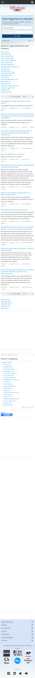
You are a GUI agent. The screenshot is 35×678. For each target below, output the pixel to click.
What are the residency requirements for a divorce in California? (16, 194)
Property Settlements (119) (9, 79)
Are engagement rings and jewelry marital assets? (15, 102)
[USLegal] (17, 6)
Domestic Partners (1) (8, 65)
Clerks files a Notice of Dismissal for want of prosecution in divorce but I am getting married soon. (16, 133)
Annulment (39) (6, 54)
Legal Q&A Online (6, 304)
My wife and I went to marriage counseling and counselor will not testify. (17, 166)
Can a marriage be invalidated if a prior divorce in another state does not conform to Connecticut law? (17, 272)
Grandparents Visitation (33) (10, 67)
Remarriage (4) (5, 81)
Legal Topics (5, 308)
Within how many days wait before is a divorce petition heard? (17, 249)
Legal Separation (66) (7, 73)
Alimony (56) (5, 52)
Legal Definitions (6, 302)
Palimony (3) (5, 77)
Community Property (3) (8, 60)
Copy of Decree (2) (6, 62)
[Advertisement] (17, 330)
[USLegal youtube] (26, 673)
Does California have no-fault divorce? (14, 210)
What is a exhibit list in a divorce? (12, 154)
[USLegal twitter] (20, 673)
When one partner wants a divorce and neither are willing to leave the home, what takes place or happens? (17, 116)
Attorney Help (5, 300)
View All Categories (28, 407)
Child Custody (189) (7, 56)
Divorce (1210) (7, 362)
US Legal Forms (6, 306)
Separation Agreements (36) (10, 86)
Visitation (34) (5, 90)
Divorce (17, 108)
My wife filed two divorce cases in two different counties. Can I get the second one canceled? (17, 228)
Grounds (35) (5, 69)
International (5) (6, 71)
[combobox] (17, 34)
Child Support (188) (7, 58)
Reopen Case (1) (6, 84)
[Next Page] (31, 96)
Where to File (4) (6, 92)
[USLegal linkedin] (14, 673)
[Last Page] (33, 96)
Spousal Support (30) (7, 88)
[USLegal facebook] (8, 673)
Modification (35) (6, 75)
